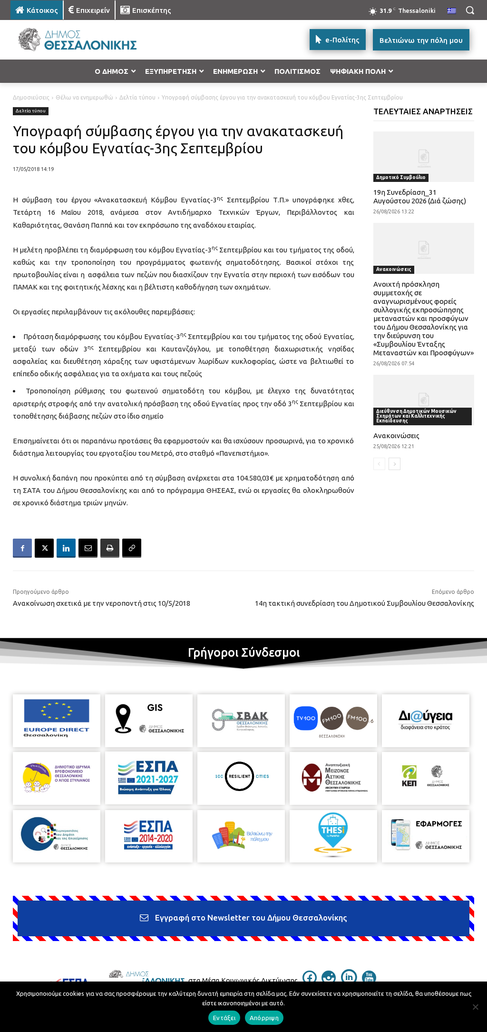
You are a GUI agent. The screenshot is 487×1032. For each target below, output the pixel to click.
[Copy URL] (131, 548)
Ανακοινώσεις (393, 269)
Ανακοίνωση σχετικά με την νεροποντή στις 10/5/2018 (101, 603)
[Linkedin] (66, 548)
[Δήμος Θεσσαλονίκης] (66, 40)
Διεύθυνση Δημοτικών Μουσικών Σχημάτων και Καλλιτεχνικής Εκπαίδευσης (416, 416)
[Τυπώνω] (109, 548)
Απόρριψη (264, 1017)
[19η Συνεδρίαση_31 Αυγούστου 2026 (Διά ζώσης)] (424, 156)
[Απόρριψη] (475, 1007)
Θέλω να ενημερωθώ (84, 97)
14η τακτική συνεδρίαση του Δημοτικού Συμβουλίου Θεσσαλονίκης (364, 603)
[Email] (87, 548)
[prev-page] (379, 464)
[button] (470, 10)
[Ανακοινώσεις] (424, 400)
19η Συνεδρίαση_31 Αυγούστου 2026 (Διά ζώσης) (419, 196)
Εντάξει (224, 1017)
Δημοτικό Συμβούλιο (401, 177)
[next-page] (394, 464)
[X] (44, 548)
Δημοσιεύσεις (31, 97)
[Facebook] (22, 548)
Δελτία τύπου (137, 97)
